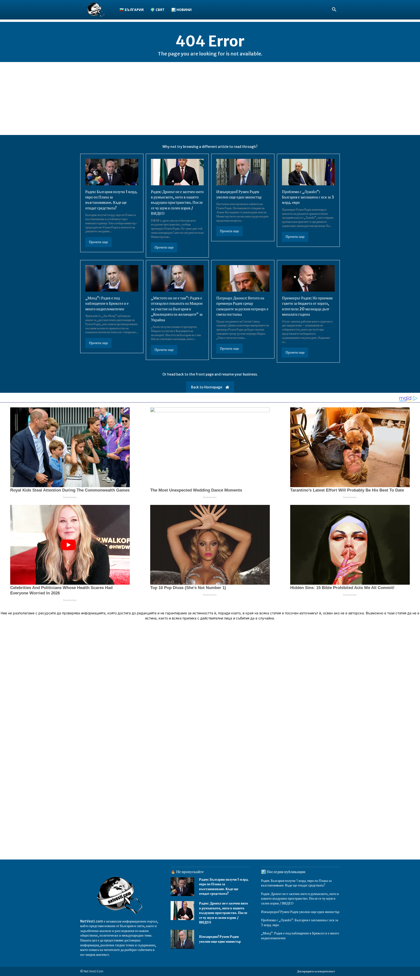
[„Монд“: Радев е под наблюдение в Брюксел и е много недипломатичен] (111, 278)
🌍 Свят (157, 9)
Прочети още (98, 242)
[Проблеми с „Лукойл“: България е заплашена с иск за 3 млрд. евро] (308, 172)
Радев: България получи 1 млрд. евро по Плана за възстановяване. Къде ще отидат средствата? (111, 199)
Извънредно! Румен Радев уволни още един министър (220, 939)
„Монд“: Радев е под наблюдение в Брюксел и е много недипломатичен (107, 303)
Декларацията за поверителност (316, 971)
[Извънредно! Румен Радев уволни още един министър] (242, 172)
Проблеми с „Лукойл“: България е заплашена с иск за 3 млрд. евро (308, 197)
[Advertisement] (210, 98)
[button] (334, 10)
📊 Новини (181, 9)
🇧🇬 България (132, 9)
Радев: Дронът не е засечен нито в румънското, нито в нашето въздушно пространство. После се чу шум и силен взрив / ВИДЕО (177, 202)
